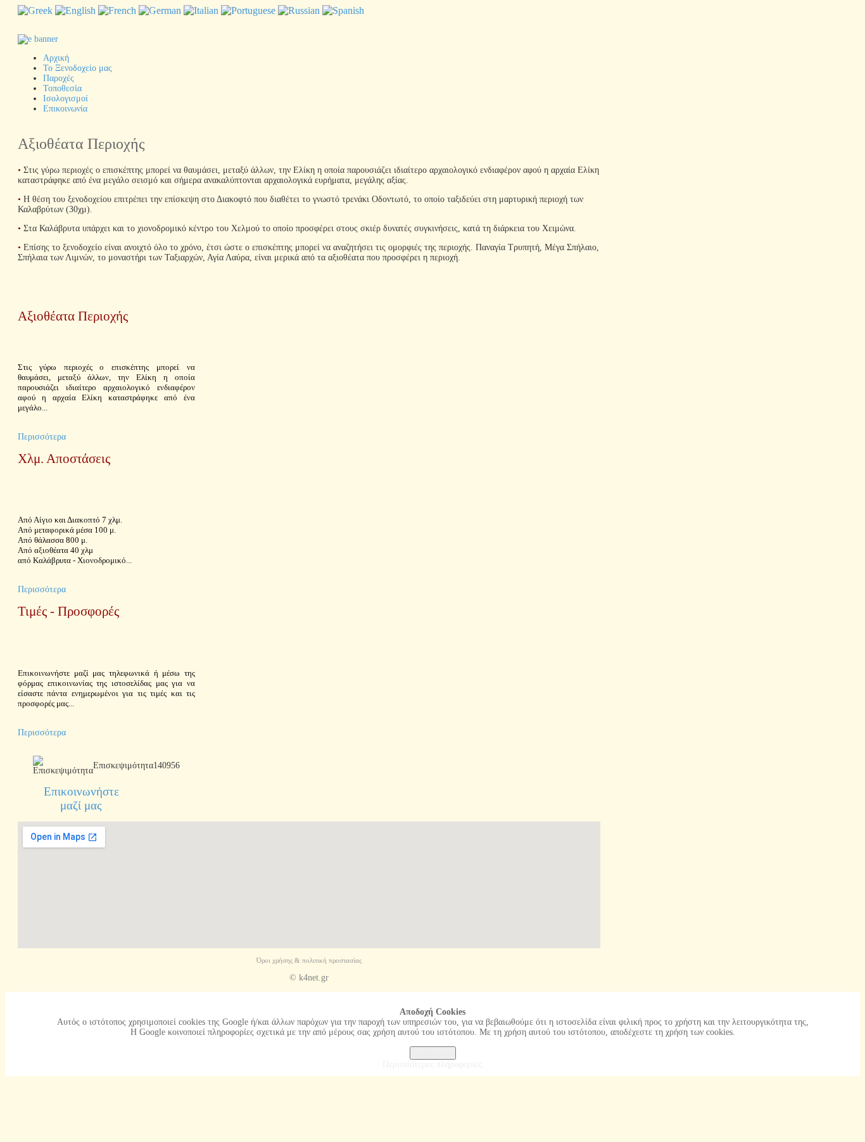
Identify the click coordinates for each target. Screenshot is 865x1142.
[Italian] (201, 10)
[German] (160, 10)
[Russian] (299, 10)
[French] (117, 10)
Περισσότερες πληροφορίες (432, 1064)
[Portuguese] (248, 10)
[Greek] (35, 10)
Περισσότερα (42, 436)
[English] (75, 10)
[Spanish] (343, 10)
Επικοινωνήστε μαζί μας (81, 798)
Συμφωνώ (433, 1053)
